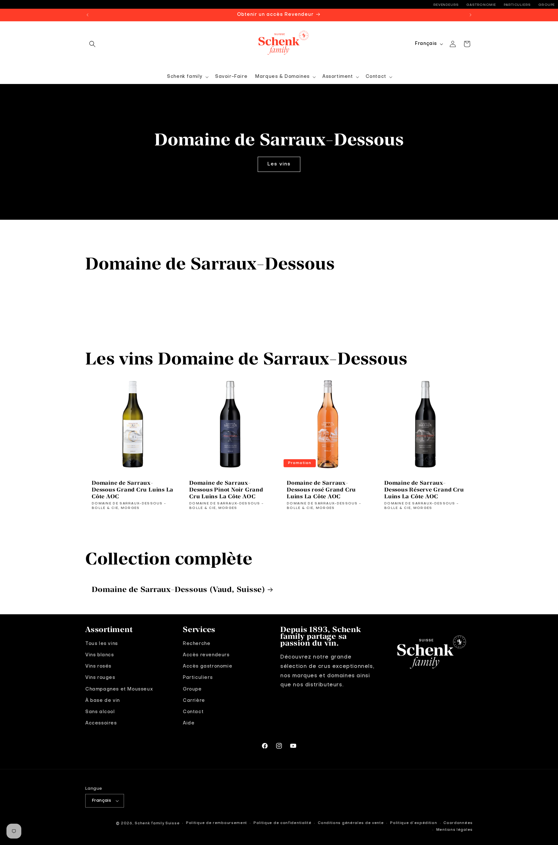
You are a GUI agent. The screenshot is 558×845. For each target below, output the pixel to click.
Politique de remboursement (216, 823)
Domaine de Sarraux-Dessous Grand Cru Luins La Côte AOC (132, 490)
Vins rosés (98, 666)
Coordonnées (458, 823)
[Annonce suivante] (470, 15)
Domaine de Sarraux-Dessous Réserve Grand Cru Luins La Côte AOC (424, 490)
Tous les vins (101, 643)
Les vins (279, 164)
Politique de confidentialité (282, 823)
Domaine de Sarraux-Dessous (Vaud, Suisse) (178, 589)
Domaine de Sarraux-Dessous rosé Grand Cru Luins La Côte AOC (321, 490)
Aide (188, 723)
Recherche (196, 643)
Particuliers (517, 4)
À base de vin (102, 700)
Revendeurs (446, 4)
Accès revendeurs (206, 655)
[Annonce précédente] (87, 15)
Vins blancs (99, 655)
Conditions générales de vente (351, 823)
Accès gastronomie (207, 666)
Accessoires (101, 723)
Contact (193, 712)
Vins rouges (100, 677)
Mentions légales (454, 830)
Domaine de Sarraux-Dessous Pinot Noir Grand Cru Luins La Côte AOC (226, 490)
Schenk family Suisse (157, 823)
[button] (92, 44)
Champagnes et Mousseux (119, 689)
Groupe (546, 4)
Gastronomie (481, 4)
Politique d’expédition (413, 823)
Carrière (194, 700)
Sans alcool (100, 712)
